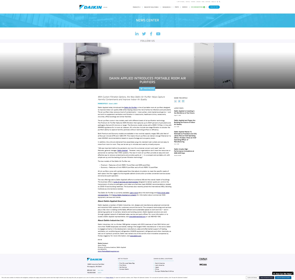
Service (185, 7)
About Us (213, 1)
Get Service (123, 267)
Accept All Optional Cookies (283, 277)
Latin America (159, 265)
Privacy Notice (109, 277)
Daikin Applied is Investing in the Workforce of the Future (184, 112)
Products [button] (136, 7)
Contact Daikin (124, 269)
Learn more (134, 193)
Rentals (188, 1)
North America (160, 263)
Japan (157, 267)
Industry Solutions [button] (151, 7)
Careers (198, 1)
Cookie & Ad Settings (252, 277)
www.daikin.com (135, 236)
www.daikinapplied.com (137, 216)
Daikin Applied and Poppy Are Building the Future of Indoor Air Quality (184, 122)
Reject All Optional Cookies (267, 277)
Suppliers (208, 1)
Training (193, 1)
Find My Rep (214, 7)
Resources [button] (166, 7)
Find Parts (122, 265)
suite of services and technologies (126, 182)
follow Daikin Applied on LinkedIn (124, 195)
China (157, 269)
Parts (177, 7)
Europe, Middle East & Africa (164, 271)
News (203, 1)
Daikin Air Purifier (130, 107)
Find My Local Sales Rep (127, 263)
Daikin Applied (122, 150)
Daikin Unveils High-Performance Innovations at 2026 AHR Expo (184, 151)
